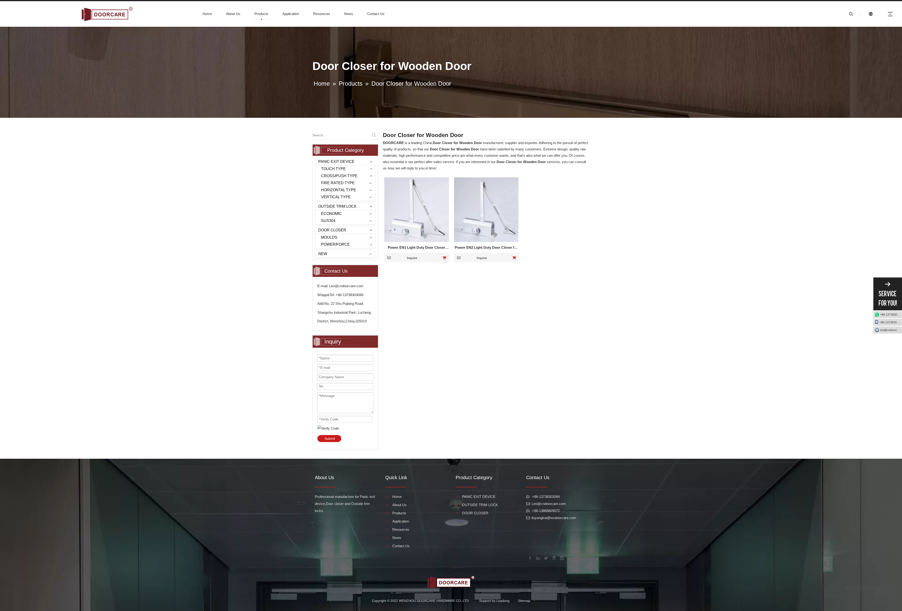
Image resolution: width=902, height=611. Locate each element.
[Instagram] (561, 557)
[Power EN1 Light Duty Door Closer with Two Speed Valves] (416, 209)
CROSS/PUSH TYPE (339, 176)
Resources (321, 14)
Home (207, 14)
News (348, 14)
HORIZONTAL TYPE (338, 190)
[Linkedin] (537, 557)
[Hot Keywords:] (374, 135)
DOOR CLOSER (332, 230)
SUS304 (328, 221)
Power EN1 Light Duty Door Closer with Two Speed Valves (416, 248)
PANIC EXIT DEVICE (336, 162)
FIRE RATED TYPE (338, 183)
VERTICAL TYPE (336, 197)
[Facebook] (529, 557)
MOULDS (329, 237)
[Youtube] (553, 557)
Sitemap (524, 601)
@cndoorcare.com (551, 504)
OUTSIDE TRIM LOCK (337, 206)
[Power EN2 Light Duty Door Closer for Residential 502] (486, 209)
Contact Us (376, 14)
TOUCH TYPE (333, 169)
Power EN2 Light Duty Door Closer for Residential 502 (486, 248)
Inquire (412, 258)
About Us (233, 14)
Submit (330, 438)
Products (261, 14)
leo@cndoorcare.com (891, 330)
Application (290, 14)
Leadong (502, 601)
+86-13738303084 (891, 314)
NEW (322, 254)
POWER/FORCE (335, 244)
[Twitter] (545, 557)
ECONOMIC (331, 214)
